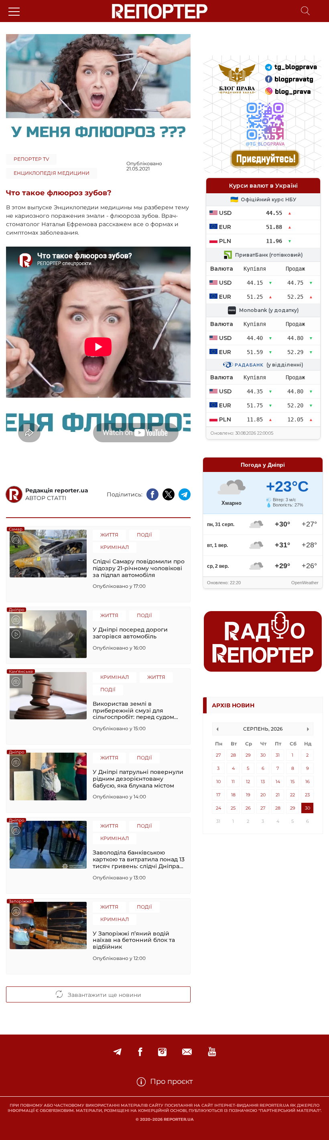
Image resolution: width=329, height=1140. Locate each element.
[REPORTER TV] (212, 1052)
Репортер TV (31, 159)
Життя (109, 535)
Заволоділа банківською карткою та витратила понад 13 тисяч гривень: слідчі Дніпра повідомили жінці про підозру (139, 859)
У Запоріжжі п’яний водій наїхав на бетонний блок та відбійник (134, 940)
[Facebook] (140, 1052)
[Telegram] (117, 1052)
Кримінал (114, 547)
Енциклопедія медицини (51, 173)
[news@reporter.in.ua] (187, 1052)
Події (144, 535)
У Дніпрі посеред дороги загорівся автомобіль (130, 633)
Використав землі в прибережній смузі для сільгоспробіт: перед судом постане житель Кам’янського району (137, 711)
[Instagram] (162, 1052)
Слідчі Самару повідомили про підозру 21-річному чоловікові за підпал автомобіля (139, 568)
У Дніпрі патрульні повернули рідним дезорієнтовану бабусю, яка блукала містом (138, 779)
